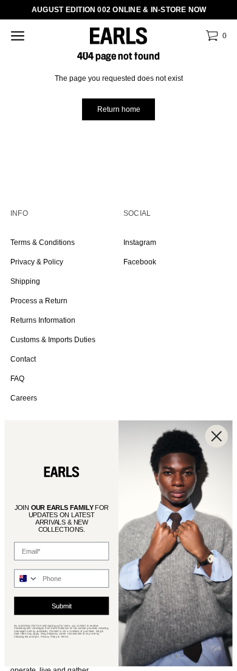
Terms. (65, 636)
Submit (62, 606)
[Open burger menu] (17, 36)
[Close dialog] (216, 436)
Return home (118, 109)
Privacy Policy (49, 636)
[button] (216, 35)
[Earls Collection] (118, 36)
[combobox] (26, 579)
